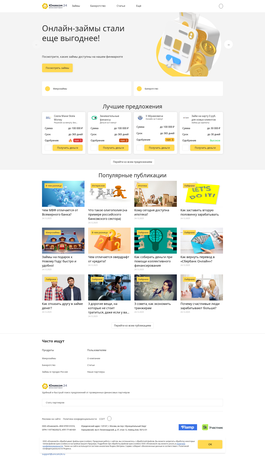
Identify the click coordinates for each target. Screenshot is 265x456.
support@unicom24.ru (53, 454)
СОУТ (102, 418)
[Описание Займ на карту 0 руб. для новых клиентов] (185, 148)
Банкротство (98, 5)
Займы (76, 5)
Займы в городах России (55, 371)
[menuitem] (78, 6)
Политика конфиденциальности (80, 418)
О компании (93, 358)
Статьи (121, 5)
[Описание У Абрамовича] (139, 148)
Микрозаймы (49, 358)
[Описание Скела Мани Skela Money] (48, 148)
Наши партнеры (96, 371)
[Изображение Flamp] (188, 428)
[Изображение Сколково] (212, 428)
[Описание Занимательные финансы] (94, 148)
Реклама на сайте (51, 418)
